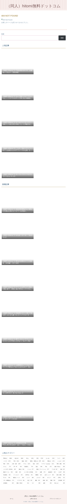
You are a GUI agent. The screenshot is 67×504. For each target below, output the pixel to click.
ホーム (11, 498)
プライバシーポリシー (55, 498)
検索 (2, 34)
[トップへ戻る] (64, 501)
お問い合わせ (33, 498)
